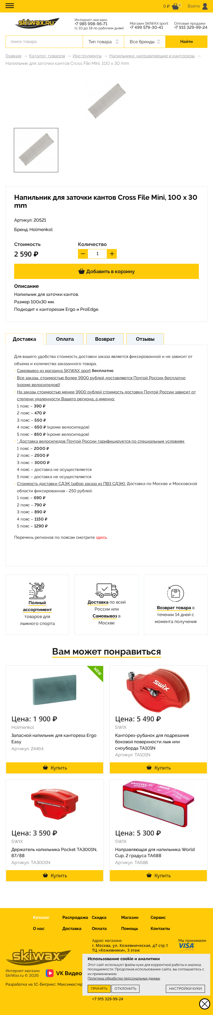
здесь (101, 537)
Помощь (129, 928)
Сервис (158, 917)
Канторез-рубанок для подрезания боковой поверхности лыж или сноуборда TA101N (152, 742)
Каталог (41, 917)
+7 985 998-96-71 (91, 24)
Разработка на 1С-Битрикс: (44, 984)
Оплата (99, 928)
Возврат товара (174, 607)
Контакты (160, 928)
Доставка (98, 602)
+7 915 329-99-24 (190, 27)
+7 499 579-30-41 (146, 27)
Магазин (129, 917)
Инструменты (87, 55)
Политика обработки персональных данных (124, 978)
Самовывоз (105, 616)
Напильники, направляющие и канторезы (152, 55)
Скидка (99, 917)
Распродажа (75, 917)
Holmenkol (41, 229)
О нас (38, 928)
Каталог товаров (47, 55)
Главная (13, 55)
